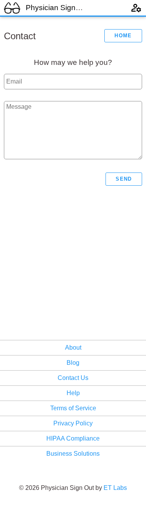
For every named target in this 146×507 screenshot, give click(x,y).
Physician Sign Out (58, 7)
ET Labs (115, 487)
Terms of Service (73, 408)
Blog (73, 362)
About (73, 347)
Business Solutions (73, 453)
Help (73, 393)
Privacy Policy (73, 423)
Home (123, 35)
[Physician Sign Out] (12, 7)
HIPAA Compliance (73, 438)
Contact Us (73, 378)
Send (124, 179)
